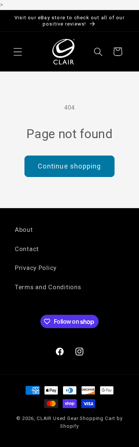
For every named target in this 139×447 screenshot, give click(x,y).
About (24, 229)
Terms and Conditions (48, 287)
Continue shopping (69, 166)
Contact (27, 249)
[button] (18, 51)
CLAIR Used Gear (58, 418)
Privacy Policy (36, 267)
